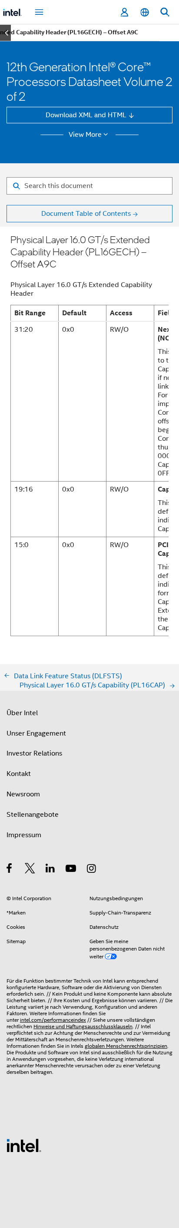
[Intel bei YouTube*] (71, 870)
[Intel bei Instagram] (92, 870)
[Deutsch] (144, 12)
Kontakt (19, 773)
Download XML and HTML (86, 114)
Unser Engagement (36, 733)
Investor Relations (34, 753)
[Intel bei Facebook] (10, 870)
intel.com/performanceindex (53, 1020)
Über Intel (22, 712)
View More (85, 134)
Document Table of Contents (86, 213)
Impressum (24, 834)
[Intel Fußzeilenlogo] (24, 1144)
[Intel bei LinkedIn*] (50, 870)
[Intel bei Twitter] (30, 870)
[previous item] (5, 33)
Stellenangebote (33, 814)
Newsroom (23, 794)
